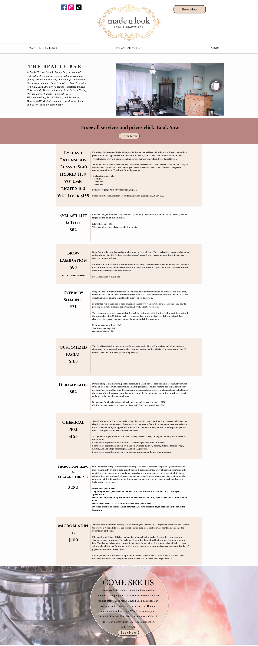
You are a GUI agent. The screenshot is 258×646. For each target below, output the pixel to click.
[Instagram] (71, 7)
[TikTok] (79, 7)
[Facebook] (64, 7)
